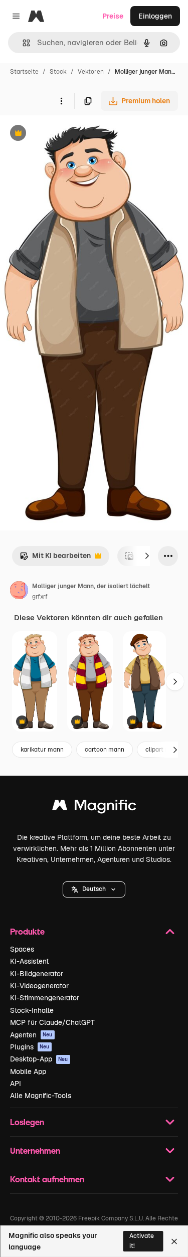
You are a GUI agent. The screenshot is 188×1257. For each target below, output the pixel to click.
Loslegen (27, 1122)
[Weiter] (147, 556)
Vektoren (91, 72)
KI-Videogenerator (39, 985)
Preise (112, 16)
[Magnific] (94, 807)
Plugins (30, 1046)
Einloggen (155, 16)
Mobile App (28, 1071)
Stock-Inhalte (32, 1010)
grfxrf (40, 597)
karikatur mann (42, 750)
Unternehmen (35, 1150)
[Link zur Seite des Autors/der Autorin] (19, 591)
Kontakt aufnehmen (47, 1179)
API (15, 1083)
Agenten (31, 1034)
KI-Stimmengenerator (44, 997)
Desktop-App (39, 1058)
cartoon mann (104, 750)
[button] (94, 889)
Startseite (24, 72)
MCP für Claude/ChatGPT (52, 1022)
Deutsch (94, 889)
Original (64, 134)
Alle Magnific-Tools (40, 1095)
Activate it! (141, 1240)
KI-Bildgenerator (36, 973)
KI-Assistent (29, 961)
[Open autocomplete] (22, 43)
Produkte (27, 931)
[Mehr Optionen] (61, 101)
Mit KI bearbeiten (55, 558)
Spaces (22, 949)
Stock (58, 72)
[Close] (174, 1241)
